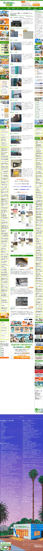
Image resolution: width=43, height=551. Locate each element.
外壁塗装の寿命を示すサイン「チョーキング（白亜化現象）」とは (10, 481)
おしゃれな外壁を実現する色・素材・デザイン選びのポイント (9, 528)
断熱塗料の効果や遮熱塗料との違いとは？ (38, 264)
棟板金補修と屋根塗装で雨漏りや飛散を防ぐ (4, 275)
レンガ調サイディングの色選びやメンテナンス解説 (4, 190)
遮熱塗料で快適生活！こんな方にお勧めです (29, 512)
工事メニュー (19, 8)
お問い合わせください (24, 192)
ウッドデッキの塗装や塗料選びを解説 (4, 264)
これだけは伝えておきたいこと (5, 426)
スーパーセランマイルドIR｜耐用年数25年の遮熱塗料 (30, 506)
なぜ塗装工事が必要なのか (4, 132)
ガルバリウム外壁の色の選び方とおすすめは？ (7, 476)
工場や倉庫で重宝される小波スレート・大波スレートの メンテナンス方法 (11, 507)
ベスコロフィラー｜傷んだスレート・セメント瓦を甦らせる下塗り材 (32, 507)
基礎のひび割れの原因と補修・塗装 (38, 275)
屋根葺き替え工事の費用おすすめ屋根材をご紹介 (4, 156)
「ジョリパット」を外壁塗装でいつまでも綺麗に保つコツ (8, 505)
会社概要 (40, 8)
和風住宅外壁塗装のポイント (38, 239)
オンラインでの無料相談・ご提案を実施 (39, 141)
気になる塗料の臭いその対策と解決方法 (38, 172)
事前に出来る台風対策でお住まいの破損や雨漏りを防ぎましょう (9, 522)
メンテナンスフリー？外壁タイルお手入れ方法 (39, 236)
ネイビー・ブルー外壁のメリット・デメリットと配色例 (8, 529)
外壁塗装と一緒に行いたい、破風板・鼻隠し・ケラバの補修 (31, 470)
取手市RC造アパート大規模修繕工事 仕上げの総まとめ (22, 269)
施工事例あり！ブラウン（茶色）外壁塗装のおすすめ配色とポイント (10, 535)
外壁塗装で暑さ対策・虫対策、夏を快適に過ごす (29, 497)
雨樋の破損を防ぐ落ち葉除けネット (3, 231)
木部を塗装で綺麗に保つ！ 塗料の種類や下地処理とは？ (8, 519)
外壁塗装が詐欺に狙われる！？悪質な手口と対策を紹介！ (8, 492)
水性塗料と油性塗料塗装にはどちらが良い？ (38, 234)
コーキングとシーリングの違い (4, 298)
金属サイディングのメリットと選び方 (4, 244)
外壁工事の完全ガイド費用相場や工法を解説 (4, 149)
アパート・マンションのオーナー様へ (39, 131)
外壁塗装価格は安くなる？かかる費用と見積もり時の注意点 (31, 434)
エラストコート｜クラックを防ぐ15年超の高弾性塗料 (30, 514)
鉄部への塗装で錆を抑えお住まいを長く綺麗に (4, 257)
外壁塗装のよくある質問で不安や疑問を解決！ (39, 144)
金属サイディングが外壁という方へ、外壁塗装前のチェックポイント (32, 545)
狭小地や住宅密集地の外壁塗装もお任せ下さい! (4, 241)
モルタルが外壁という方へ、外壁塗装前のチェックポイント (31, 543)
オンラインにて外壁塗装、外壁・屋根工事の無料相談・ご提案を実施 (32, 450)
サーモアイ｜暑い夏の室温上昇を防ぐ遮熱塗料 (29, 505)
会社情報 (2, 433)
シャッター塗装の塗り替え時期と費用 (4, 269)
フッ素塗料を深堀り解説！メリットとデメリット (39, 300)
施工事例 (8, 8)
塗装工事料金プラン (29, 8)
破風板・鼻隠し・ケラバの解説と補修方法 (4, 213)
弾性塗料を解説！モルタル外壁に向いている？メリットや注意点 (9, 537)
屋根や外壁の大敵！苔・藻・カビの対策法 (39, 254)
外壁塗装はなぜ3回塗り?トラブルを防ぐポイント (4, 208)
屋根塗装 (4, 48)
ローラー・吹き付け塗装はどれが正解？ (38, 246)
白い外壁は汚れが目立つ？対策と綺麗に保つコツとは (39, 293)
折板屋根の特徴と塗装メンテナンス (3, 249)
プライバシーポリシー (4, 439)
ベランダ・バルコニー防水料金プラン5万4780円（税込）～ (31, 431)
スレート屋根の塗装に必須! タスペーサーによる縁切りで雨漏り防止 (10, 496)
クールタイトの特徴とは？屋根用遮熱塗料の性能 (39, 311)
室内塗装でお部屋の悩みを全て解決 (27, 448)
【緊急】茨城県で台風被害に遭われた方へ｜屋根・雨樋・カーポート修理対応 (39, 32)
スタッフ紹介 (3, 325)
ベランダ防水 (4, 53)
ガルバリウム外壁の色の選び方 (38, 187)
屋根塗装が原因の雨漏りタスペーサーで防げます (4, 239)
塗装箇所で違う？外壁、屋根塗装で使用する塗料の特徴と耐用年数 (32, 531)
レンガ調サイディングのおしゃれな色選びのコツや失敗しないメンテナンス (11, 483)
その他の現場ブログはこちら (29, 317)
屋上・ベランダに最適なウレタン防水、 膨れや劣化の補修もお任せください (11, 514)
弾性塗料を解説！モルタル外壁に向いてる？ (39, 303)
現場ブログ (15, 10)
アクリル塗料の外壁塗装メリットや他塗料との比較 (4, 172)
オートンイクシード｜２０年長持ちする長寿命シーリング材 (31, 520)
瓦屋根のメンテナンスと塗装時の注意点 (4, 251)
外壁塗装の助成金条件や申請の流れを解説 (39, 146)
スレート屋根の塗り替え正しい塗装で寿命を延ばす (4, 236)
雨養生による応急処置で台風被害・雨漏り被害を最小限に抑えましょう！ (10, 523)
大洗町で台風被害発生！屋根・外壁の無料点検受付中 (38, 15)
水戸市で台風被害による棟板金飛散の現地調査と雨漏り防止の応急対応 (39, 18)
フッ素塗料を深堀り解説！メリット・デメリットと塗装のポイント (10, 536)
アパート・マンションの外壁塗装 (27, 495)
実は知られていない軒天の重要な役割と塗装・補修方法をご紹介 (31, 471)
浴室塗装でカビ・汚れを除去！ (4, 267)
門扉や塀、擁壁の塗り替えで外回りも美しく (29, 447)
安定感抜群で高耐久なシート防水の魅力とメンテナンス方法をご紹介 (10, 515)
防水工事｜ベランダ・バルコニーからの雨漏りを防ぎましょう (31, 449)
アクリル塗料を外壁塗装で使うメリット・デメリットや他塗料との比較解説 (33, 522)
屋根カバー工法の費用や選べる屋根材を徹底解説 (4, 159)
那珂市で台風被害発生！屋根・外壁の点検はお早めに (38, 21)
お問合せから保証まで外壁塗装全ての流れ (28, 425)
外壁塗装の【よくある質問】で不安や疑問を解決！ (7, 444)
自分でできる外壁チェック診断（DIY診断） (7, 467)
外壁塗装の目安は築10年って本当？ (3, 140)
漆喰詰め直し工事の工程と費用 (38, 241)
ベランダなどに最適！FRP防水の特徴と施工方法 (4, 282)
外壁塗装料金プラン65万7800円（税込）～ (28, 427)
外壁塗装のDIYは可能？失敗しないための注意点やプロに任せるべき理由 (10, 468)
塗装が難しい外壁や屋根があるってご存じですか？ (39, 223)
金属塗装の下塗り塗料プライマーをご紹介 (39, 197)
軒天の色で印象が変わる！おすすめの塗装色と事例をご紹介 (31, 472)
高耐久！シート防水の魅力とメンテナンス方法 (4, 287)
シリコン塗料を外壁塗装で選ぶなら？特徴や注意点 (4, 177)
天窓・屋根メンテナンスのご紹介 (4, 221)
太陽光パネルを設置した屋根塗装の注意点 (39, 257)
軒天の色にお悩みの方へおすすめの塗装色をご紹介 (4, 218)
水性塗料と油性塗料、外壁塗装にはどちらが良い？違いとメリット (32, 535)
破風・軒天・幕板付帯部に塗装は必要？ (4, 210)
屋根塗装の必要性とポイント (27, 440)
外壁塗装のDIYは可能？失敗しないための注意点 (39, 221)
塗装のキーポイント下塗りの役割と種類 (38, 195)
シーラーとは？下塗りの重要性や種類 (39, 200)
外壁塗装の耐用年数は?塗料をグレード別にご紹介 (4, 164)
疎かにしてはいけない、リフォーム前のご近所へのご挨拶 (8, 459)
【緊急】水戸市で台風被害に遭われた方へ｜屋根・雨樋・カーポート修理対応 (39, 29)
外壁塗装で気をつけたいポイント (4, 205)
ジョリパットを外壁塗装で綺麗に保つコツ (39, 244)
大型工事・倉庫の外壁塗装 (26, 494)
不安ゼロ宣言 (2, 432)
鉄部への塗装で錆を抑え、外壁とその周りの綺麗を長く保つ (31, 480)
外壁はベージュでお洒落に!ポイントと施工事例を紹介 (39, 295)
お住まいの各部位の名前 (4, 161)
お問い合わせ (3, 335)
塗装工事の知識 (3, 129)
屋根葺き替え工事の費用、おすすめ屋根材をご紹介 (29, 442)
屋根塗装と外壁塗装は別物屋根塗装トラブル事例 (4, 203)
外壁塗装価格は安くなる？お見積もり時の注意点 (4, 151)
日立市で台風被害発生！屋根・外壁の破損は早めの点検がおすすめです (39, 23)
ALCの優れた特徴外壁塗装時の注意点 (4, 300)
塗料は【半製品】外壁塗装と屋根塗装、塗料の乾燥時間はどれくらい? (10, 498)
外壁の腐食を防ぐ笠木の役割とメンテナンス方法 (4, 223)
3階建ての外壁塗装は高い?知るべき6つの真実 (39, 174)
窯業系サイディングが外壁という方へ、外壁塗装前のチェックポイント (32, 544)
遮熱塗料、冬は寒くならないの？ (27, 530)
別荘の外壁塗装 (25, 496)
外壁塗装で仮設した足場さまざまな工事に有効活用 (39, 210)
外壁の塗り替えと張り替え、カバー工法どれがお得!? (39, 177)
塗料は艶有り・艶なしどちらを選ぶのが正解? (39, 231)
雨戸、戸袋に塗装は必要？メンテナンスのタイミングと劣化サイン (32, 488)
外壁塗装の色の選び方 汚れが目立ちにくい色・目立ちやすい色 (9, 448)
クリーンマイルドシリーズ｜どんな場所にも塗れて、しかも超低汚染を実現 (33, 519)
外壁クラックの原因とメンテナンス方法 (4, 187)
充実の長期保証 (3, 431)
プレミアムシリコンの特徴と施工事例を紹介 (39, 308)
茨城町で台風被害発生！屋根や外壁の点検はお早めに (39, 13)
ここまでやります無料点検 (34, 8)
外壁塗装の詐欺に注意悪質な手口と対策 (39, 164)
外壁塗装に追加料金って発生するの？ (38, 151)
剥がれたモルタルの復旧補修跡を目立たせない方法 (4, 192)
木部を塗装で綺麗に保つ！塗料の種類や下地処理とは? (39, 259)
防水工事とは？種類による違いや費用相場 (4, 280)
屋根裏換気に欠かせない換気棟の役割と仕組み (4, 290)
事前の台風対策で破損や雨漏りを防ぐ (38, 269)
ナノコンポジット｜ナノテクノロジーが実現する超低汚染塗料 (31, 513)
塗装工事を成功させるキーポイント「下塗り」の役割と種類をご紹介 (32, 539)
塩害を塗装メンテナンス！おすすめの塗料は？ (4, 293)
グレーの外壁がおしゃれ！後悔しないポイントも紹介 (39, 288)
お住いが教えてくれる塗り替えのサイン (4, 137)
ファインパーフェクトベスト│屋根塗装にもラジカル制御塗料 (31, 504)
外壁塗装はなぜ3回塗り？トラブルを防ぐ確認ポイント (8, 490)
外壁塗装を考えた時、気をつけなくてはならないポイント (8, 489)
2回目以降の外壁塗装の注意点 (38, 190)
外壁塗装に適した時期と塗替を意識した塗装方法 (4, 167)
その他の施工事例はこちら (29, 228)
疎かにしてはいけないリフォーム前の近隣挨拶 (39, 169)
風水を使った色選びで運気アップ (39, 70)
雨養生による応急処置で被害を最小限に (39, 272)
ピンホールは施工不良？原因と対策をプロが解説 (4, 195)
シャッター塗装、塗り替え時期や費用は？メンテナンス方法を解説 (32, 486)
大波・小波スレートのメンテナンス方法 (4, 311)
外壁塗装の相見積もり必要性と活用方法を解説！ (39, 154)
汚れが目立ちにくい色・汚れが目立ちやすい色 (39, 74)
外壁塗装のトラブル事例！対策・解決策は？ (39, 277)
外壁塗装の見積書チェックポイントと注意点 (39, 159)
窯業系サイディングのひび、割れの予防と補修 (39, 226)
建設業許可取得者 (3, 330)
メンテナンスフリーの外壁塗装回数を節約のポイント (39, 182)
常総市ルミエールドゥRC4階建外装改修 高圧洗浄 (21, 289)
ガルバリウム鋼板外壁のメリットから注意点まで (39, 185)
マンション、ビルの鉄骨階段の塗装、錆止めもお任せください (31, 481)
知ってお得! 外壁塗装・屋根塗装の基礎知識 (6, 464)
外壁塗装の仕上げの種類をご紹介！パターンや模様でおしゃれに (9, 539)
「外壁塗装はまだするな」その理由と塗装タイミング (4, 145)
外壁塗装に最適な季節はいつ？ (4, 169)
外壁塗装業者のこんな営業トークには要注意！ (39, 218)
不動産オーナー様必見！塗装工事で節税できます (39, 208)
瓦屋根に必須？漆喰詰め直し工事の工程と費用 (29, 464)
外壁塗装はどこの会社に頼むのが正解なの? (6, 497)
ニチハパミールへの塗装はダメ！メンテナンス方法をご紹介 (9, 520)
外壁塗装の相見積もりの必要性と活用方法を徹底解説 (8, 491)
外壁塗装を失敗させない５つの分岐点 (39, 149)
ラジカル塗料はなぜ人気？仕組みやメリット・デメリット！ (9, 538)
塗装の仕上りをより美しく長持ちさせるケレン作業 (4, 198)
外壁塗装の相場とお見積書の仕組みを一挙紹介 (29, 432)
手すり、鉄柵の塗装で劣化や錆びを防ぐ (4, 262)
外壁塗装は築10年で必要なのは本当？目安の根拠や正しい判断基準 (10, 456)
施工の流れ (24, 8)
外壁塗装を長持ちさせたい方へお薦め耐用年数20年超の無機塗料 (31, 536)
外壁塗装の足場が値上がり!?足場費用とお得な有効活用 (30, 498)
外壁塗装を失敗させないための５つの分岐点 (7, 451)
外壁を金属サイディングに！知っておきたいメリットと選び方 (31, 455)
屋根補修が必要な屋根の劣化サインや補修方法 (4, 233)
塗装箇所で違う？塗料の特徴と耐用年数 (39, 192)
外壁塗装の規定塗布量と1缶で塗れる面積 (39, 249)
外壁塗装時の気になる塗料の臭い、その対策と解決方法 (8, 460)
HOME (12, 10)
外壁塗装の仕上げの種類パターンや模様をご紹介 (39, 306)
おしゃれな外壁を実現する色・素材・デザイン (39, 282)
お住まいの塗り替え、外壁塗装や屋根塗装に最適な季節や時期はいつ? (10, 480)
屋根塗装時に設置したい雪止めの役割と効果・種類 (4, 228)
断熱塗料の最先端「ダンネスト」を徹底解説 (39, 267)
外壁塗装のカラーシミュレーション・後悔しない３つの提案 (9, 452)
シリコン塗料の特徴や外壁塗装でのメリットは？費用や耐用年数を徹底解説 (33, 521)
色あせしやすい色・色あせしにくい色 (39, 77)
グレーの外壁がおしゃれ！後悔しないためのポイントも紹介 (9, 530)
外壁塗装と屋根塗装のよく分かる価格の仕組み (29, 423)
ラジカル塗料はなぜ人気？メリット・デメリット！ (39, 313)
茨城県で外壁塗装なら (4, 327)
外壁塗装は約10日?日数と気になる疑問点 (39, 167)
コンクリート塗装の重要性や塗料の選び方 (4, 272)
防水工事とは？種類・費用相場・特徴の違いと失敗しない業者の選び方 (10, 512)
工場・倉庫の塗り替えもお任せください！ (39, 129)
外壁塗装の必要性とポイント (27, 439)
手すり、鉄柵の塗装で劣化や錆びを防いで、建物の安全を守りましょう (32, 482)
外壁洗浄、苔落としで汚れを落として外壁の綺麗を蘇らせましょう (32, 489)
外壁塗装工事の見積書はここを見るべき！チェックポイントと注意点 (32, 433)
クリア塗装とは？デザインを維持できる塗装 (4, 180)
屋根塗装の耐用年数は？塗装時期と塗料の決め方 (39, 280)
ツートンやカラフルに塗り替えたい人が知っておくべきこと (39, 80)
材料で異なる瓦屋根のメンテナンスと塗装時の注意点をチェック (31, 465)
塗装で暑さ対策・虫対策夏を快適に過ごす (4, 182)
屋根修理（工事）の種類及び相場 (4, 154)
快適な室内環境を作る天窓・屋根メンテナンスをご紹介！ (30, 473)
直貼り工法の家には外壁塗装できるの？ (38, 228)
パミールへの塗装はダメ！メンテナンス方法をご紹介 (39, 262)
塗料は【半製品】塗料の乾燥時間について (4, 295)
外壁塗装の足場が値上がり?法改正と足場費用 (39, 213)
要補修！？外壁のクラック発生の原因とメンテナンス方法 (8, 482)
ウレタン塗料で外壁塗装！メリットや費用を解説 (4, 175)
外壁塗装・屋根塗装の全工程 (27, 426)
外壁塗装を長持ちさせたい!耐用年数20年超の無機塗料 (39, 203)
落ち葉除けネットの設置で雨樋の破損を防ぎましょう (30, 478)
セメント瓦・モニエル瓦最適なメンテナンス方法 (4, 254)
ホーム (3, 8)
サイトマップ (2, 440)
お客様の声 (13, 8)
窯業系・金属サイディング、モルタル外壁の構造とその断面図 (9, 504)
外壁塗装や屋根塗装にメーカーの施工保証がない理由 (39, 205)
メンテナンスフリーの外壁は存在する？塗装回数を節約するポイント (10, 473)
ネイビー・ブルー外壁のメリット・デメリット (39, 285)
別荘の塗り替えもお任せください (39, 134)
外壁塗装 (4, 45)
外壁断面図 (2, 305)
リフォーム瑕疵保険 (3, 427)
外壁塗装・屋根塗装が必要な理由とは (6, 465)
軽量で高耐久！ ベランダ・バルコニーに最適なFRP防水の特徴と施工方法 (11, 513)
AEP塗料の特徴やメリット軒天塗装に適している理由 (39, 316)
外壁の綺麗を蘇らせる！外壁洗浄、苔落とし (38, 252)
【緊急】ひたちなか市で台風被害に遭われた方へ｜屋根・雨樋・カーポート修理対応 (39, 26)
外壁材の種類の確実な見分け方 (38, 179)
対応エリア (2, 434)
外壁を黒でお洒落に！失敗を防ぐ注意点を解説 (39, 290)
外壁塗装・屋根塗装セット (4, 50)
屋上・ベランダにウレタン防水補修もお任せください (4, 285)
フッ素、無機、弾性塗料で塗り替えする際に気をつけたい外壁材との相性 (10, 506)
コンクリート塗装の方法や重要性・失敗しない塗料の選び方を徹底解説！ (32, 487)
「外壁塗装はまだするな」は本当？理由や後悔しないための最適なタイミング (11, 457)
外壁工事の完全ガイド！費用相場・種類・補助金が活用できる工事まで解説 (11, 458)
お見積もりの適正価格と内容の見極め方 (39, 162)
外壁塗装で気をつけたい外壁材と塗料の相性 (4, 308)
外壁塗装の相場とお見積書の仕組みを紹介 (39, 156)
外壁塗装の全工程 (3, 142)
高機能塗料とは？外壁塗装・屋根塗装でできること (4, 200)
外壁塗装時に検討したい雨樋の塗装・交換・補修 (4, 226)
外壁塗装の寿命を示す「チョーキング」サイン (4, 185)
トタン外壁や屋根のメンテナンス (4, 246)
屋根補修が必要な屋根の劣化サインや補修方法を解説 (30, 479)
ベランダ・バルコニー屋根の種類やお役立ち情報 (4, 277)
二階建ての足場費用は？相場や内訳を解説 (38, 216)
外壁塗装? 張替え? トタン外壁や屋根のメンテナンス (30, 456)
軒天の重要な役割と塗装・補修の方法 (4, 215)
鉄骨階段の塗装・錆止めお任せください (4, 259)
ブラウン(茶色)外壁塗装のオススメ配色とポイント (39, 298)
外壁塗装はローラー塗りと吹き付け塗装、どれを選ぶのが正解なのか (10, 499)
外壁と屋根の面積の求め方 (4, 303)
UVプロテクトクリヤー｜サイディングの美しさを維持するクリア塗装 (32, 515)
